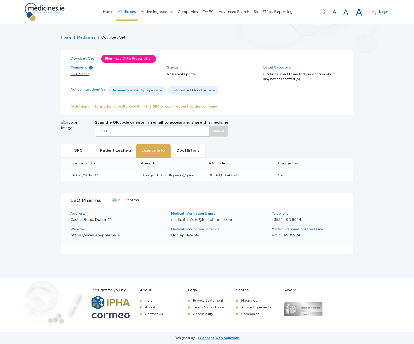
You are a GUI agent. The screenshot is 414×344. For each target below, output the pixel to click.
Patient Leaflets (116, 151)
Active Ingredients (156, 12)
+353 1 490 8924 (286, 220)
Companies (188, 12)
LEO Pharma (79, 74)
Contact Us (154, 314)
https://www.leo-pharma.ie (95, 235)
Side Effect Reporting (273, 12)
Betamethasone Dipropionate (137, 90)
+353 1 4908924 (286, 235)
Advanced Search (233, 12)
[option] (137, 90)
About (150, 307)
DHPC (208, 12)
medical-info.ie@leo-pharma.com (201, 220)
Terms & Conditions (208, 307)
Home (108, 12)
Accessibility (203, 314)
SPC (78, 151)
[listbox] (163, 90)
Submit (218, 131)
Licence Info (153, 151)
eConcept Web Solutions (219, 338)
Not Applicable (185, 235)
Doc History (188, 151)
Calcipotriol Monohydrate (193, 90)
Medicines (127, 12)
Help (149, 300)
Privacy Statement (208, 300)
